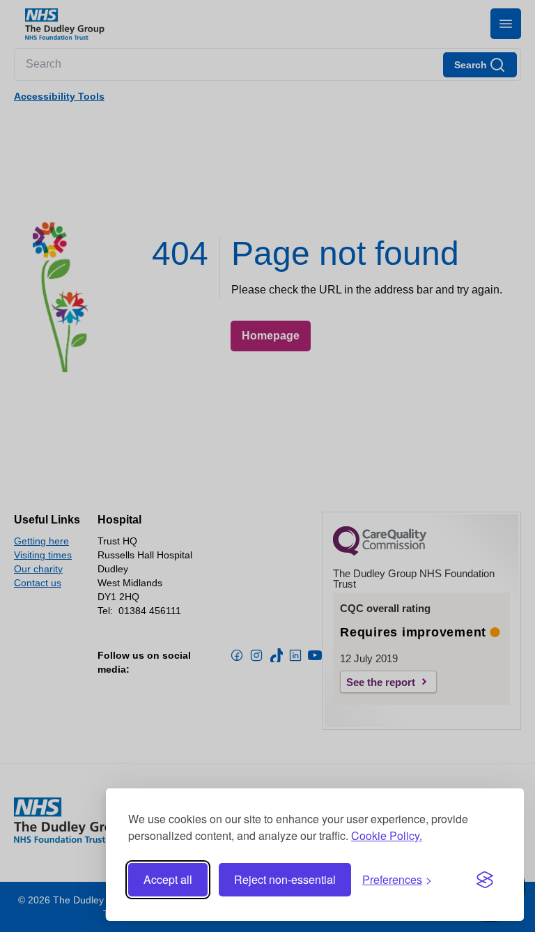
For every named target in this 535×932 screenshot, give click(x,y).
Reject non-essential (285, 879)
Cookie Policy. (386, 835)
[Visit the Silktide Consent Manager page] (485, 879)
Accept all (168, 879)
